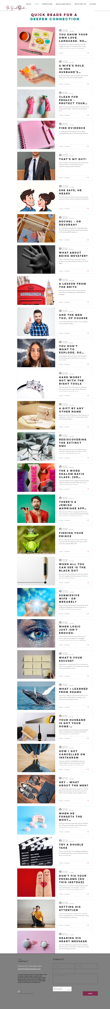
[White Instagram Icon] (19, 992)
